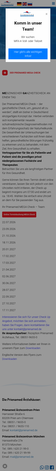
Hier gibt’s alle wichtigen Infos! (28, 54)
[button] (5, 466)
